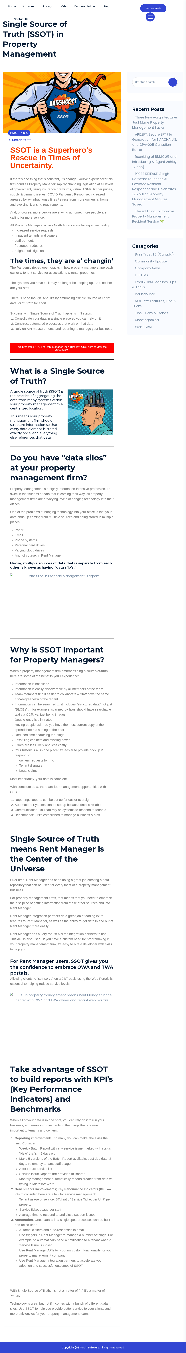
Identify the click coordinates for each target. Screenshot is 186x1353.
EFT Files (141, 275)
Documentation (84, 6)
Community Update (151, 261)
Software (28, 6)
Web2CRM (143, 327)
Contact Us (21, 19)
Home (12, 6)
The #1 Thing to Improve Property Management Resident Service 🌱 (153, 216)
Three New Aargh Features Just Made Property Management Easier (155, 122)
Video (64, 6)
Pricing (47, 6)
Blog (107, 6)
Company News (148, 268)
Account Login (153, 8)
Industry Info (19, 133)
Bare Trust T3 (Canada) (154, 254)
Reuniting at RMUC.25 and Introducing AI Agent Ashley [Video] (154, 161)
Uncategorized (147, 320)
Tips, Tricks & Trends (151, 313)
